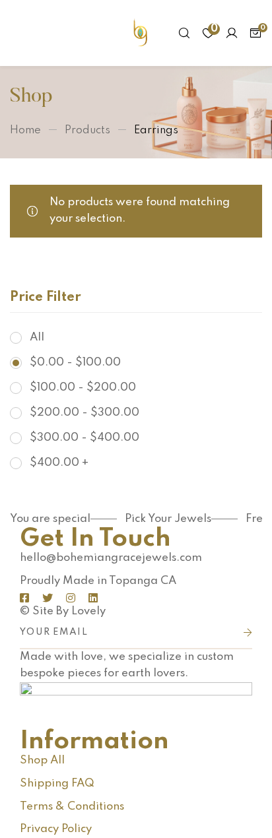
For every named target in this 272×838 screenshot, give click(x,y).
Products (87, 130)
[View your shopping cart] (255, 33)
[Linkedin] (93, 597)
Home (25, 130)
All (37, 337)
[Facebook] (24, 597)
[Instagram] (71, 597)
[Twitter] (47, 597)
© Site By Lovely (63, 611)
